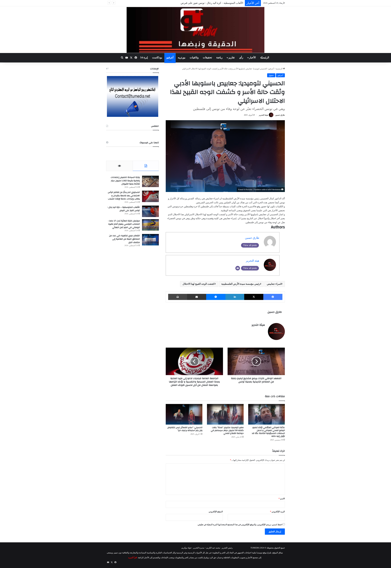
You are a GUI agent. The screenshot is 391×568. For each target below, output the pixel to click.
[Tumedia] (195, 30)
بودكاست (157, 57)
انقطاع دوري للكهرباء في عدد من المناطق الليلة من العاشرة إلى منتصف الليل (124, 239)
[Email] (237, 268)
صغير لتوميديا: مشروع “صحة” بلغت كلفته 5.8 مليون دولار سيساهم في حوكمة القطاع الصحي (227, 430)
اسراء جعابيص (274, 284)
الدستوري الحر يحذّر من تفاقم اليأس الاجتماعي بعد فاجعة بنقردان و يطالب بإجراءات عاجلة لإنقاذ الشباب (124, 195)
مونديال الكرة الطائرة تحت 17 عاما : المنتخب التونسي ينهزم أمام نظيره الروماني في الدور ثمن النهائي (124, 224)
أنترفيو (170, 57)
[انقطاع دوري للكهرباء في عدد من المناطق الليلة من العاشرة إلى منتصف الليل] (150, 239)
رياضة (219, 57)
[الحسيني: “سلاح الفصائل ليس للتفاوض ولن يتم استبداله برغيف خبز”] (184, 414)
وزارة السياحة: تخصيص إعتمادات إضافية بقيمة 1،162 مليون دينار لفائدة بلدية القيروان (125, 180)
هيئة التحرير (263, 115)
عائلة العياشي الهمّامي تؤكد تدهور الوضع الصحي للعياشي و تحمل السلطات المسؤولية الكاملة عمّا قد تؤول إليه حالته (268, 432)
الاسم (282, 498)
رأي (241, 57)
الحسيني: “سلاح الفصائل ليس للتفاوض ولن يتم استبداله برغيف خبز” (184, 429)
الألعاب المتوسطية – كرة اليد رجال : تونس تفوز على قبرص (123, 209)
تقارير (231, 57)
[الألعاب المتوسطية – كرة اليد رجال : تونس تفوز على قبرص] (150, 211)
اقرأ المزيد (132, 557)
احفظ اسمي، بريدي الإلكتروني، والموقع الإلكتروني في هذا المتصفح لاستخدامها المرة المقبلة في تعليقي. (239, 524)
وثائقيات (194, 57)
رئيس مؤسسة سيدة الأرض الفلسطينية (240, 284)
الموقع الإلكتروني (216, 511)
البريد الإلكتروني (277, 511)
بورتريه (181, 57)
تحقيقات (207, 57)
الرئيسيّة (264, 57)
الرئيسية (279, 69)
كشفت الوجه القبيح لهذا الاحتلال (198, 284)
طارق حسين (280, 115)
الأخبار (252, 57)
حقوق (271, 75)
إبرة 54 (144, 57)
